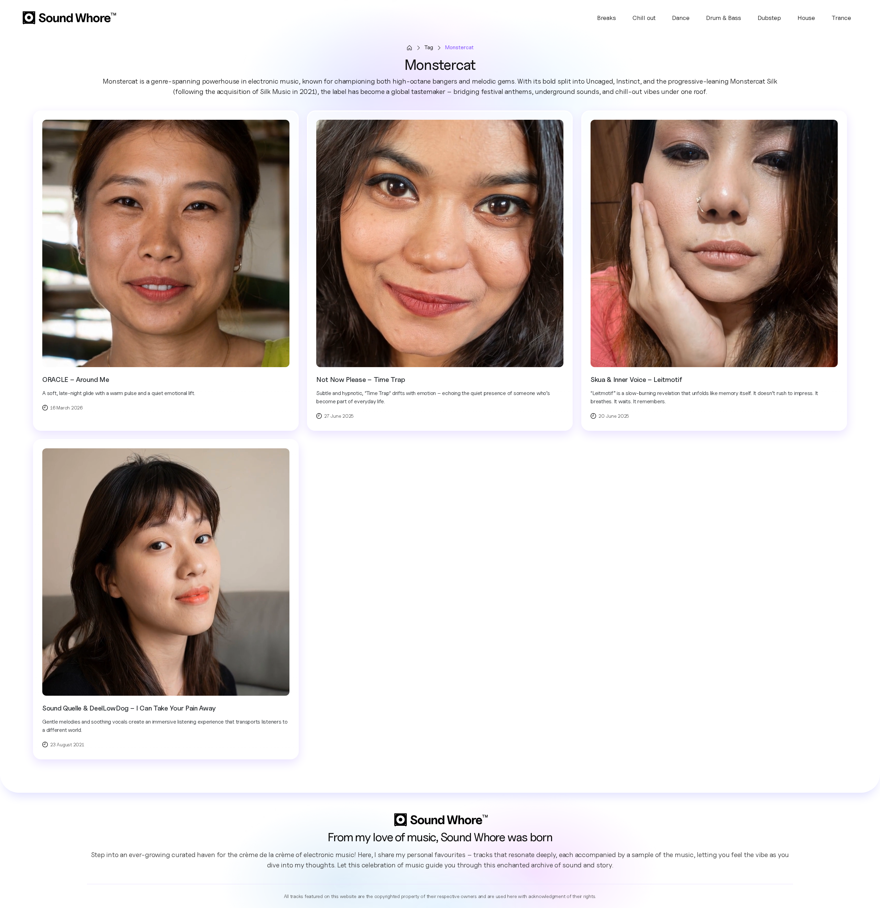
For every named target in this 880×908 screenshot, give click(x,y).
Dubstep (769, 17)
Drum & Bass (723, 17)
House (806, 17)
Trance (841, 17)
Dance (681, 17)
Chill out (644, 17)
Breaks (606, 17)
